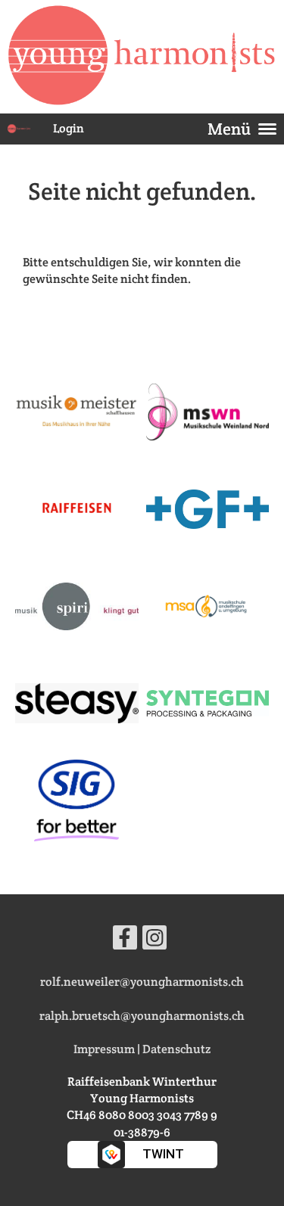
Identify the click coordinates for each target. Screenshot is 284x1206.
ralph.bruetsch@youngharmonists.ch (142, 1016)
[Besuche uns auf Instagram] (154, 940)
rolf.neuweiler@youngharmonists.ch (142, 982)
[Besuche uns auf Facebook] (125, 940)
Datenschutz (176, 1049)
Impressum (104, 1049)
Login (68, 128)
